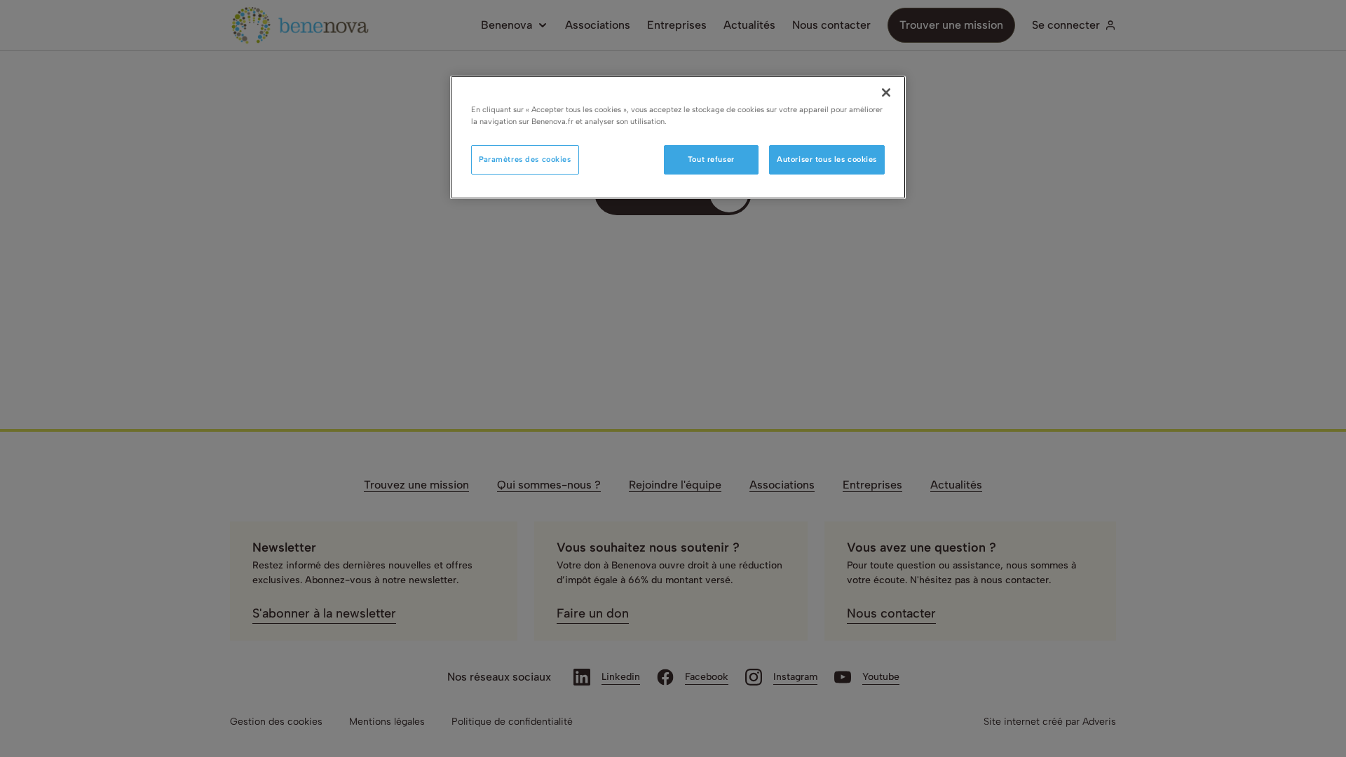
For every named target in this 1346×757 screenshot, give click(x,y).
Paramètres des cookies (525, 159)
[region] (678, 137)
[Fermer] (886, 92)
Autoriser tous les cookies (827, 159)
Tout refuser (711, 159)
